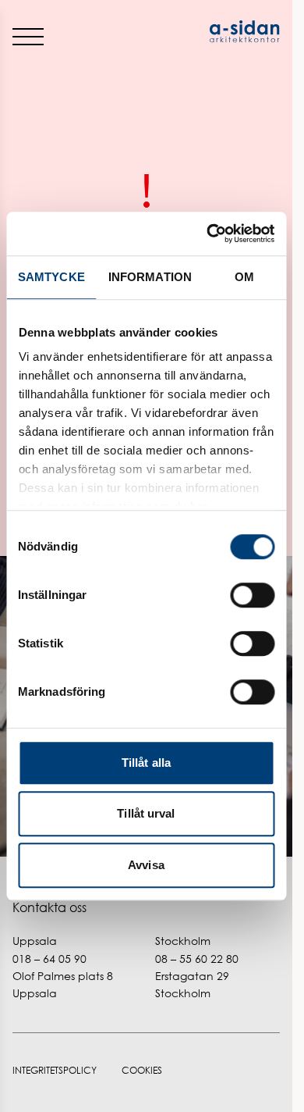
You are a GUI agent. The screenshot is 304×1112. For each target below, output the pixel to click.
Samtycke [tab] (51, 276)
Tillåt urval (146, 813)
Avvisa (146, 864)
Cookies (142, 1070)
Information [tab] (150, 276)
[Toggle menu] (28, 36)
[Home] (214, 31)
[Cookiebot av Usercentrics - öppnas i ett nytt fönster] (208, 233)
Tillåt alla (146, 762)
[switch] (252, 595)
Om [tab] (244, 276)
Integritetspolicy (54, 1070)
